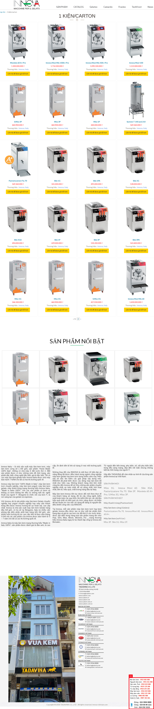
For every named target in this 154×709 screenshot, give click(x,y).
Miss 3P (124, 494)
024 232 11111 (144, 707)
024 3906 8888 (145, 702)
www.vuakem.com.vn (85, 604)
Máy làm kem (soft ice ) (114, 518)
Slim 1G (115, 522)
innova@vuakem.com (87, 593)
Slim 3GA (146, 488)
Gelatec (93, 7)
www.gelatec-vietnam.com (95, 667)
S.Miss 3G (114, 494)
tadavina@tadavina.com (93, 611)
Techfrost (137, 7)
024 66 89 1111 (145, 705)
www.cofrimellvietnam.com (95, 658)
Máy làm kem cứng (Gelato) (116, 507)
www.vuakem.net (84, 600)
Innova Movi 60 (127, 488)
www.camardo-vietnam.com (95, 640)
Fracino (122, 7)
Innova (21, 69)
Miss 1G (109, 488)
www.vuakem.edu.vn (85, 602)
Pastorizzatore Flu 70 (115, 491)
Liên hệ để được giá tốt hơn (18, 74)
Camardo (107, 7)
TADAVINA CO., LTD (68, 705)
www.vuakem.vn (84, 598)
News (150, 7)
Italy (27, 69)
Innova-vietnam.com (100, 705)
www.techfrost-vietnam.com (95, 631)
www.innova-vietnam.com (94, 613)
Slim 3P (131, 491)
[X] (131, 676)
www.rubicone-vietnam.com (95, 621)
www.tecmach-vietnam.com (95, 649)
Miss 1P (123, 522)
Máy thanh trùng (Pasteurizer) (118, 503)
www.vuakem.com (85, 595)
